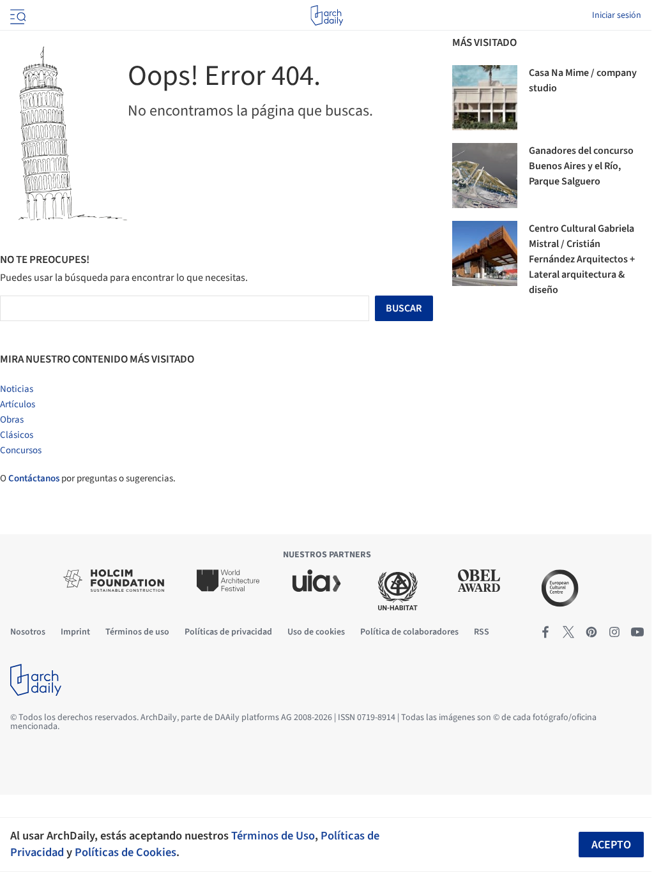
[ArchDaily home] (326, 15)
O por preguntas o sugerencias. (88, 478)
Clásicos (16, 435)
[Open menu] (17, 15)
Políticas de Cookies (125, 852)
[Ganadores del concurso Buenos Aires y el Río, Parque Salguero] (484, 175)
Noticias (16, 389)
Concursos (21, 450)
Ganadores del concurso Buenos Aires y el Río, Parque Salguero (581, 166)
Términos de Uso (273, 835)
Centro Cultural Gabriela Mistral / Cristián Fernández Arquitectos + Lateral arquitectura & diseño (582, 259)
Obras (12, 419)
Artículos (17, 404)
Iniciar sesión (616, 15)
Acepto (611, 845)
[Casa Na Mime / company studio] (484, 97)
